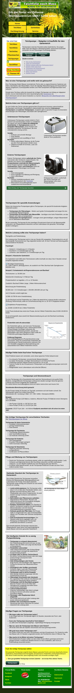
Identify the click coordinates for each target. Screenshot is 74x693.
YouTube (8, 683)
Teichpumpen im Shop (18, 419)
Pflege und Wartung (31, 71)
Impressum (58, 678)
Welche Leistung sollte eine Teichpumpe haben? (39, 65)
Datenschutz (58, 675)
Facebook (8, 673)
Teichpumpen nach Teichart (34, 70)
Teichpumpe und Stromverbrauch (35, 68)
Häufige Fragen (30, 73)
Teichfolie (29, 181)
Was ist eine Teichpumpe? (33, 62)
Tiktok (7, 679)
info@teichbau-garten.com (45, 682)
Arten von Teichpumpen (33, 63)
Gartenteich (48, 94)
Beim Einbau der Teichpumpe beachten (21, 188)
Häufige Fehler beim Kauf (33, 66)
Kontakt (57, 681)
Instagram (8, 676)
